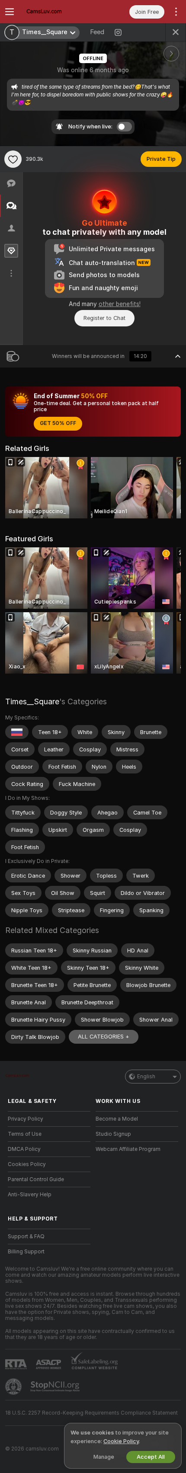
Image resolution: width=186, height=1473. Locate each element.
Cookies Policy (27, 1164)
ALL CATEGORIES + (103, 1036)
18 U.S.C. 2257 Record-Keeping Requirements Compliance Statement (91, 1413)
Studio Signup (113, 1134)
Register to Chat (104, 318)
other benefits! (120, 303)
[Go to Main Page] (56, 12)
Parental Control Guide (36, 1179)
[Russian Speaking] (17, 732)
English (146, 1077)
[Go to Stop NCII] (55, 1386)
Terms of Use (25, 1134)
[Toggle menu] (9, 11)
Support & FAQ (26, 1236)
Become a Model (117, 1119)
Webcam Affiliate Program (128, 1149)
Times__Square (32, 701)
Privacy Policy (25, 1119)
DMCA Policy (24, 1149)
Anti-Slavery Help (29, 1195)
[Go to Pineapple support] (14, 1386)
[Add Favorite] (13, 159)
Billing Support (26, 1252)
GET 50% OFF (58, 423)
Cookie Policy (121, 1441)
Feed (97, 32)
